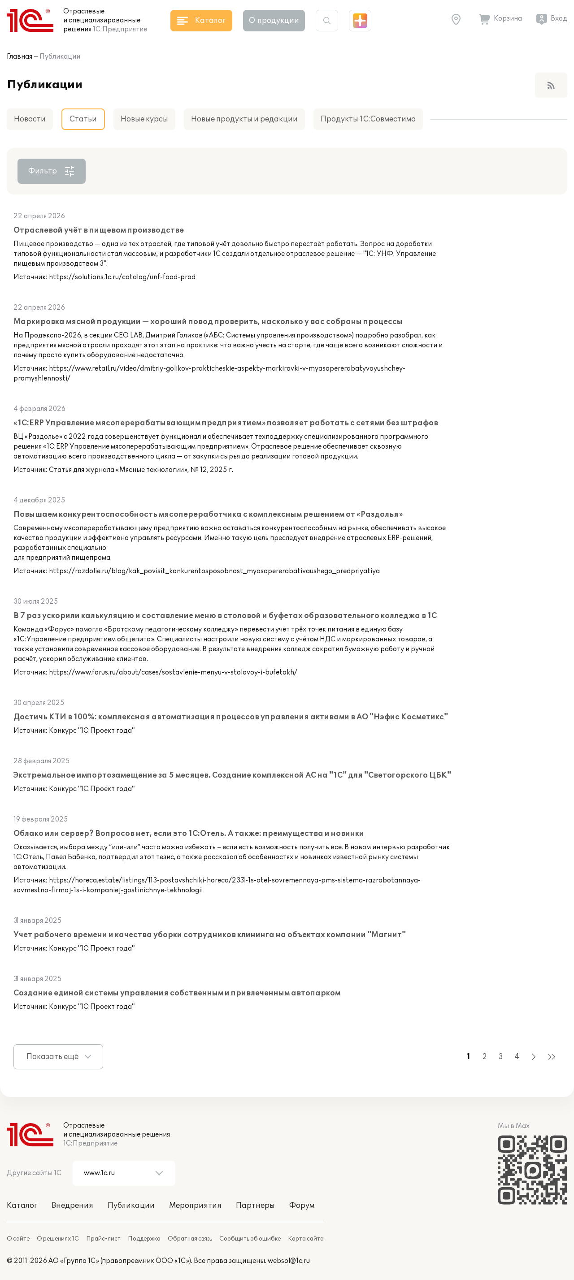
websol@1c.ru (289, 1261)
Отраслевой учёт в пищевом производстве (98, 230)
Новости (30, 119)
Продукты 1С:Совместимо (368, 119)
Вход (559, 18)
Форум (301, 1205)
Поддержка (144, 1238)
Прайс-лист (103, 1238)
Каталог (22, 1205)
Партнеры (255, 1205)
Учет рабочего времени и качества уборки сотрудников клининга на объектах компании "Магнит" (209, 934)
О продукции (274, 20)
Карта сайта (306, 1238)
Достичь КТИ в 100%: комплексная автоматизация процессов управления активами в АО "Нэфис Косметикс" (230, 717)
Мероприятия (195, 1205)
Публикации (59, 57)
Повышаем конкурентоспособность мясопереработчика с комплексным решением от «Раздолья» (208, 514)
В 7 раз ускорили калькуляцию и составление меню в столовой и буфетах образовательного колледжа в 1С (225, 615)
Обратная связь (190, 1238)
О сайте (18, 1238)
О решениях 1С (58, 1238)
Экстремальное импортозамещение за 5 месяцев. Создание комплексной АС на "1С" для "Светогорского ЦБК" (232, 775)
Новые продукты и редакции (244, 119)
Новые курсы (144, 119)
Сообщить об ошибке (250, 1238)
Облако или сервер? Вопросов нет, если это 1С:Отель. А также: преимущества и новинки (188, 833)
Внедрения (72, 1205)
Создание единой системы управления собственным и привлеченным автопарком (176, 993)
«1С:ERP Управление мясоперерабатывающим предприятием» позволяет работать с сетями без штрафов (225, 423)
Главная (19, 57)
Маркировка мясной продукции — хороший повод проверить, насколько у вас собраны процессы (208, 321)
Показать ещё (52, 1056)
